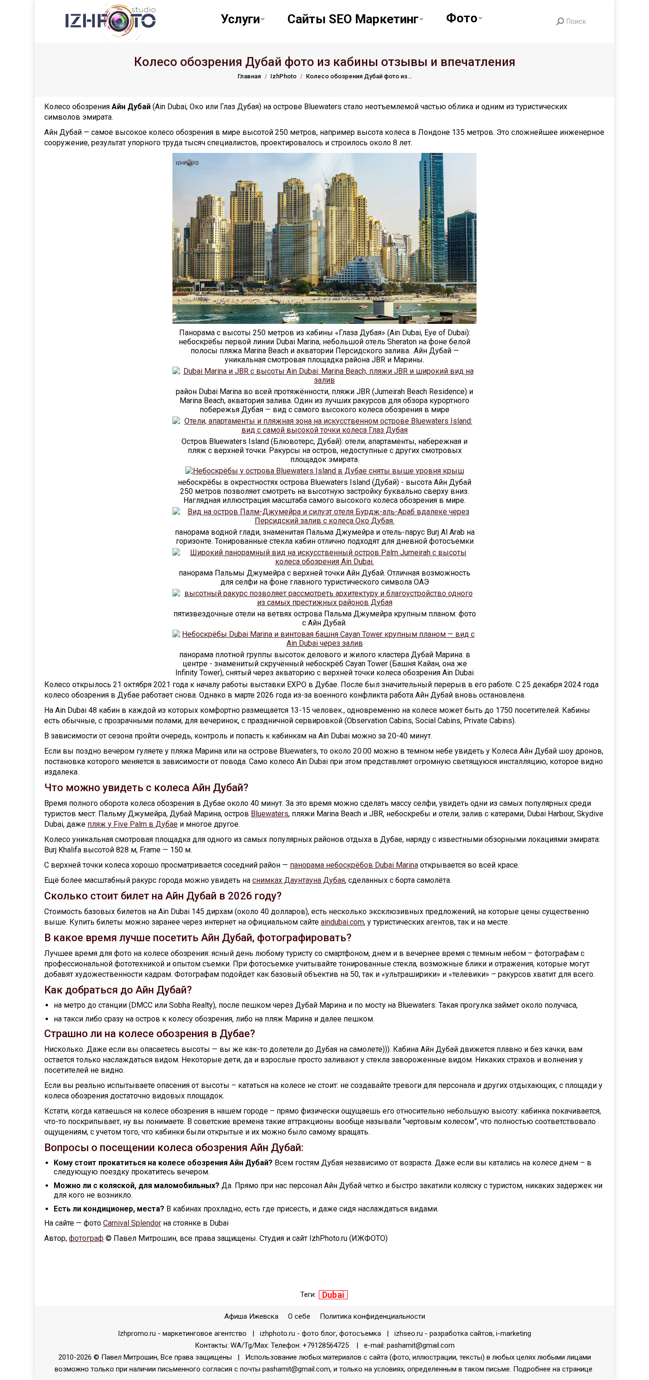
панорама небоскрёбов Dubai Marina (354, 865)
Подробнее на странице (553, 1369)
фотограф (86, 1238)
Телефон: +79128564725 (310, 1345)
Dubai (333, 1294)
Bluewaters (269, 813)
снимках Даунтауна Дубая (298, 880)
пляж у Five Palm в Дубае (132, 824)
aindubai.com (342, 921)
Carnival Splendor (132, 1223)
